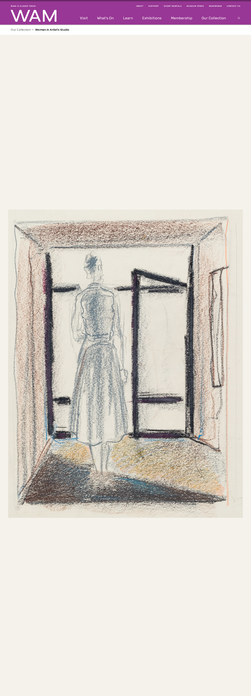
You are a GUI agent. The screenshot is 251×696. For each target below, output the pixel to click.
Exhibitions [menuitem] (152, 18)
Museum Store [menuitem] (195, 6)
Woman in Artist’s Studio (52, 29)
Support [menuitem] (153, 6)
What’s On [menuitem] (105, 18)
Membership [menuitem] (181, 18)
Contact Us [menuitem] (233, 6)
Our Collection (21, 29)
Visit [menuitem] (84, 18)
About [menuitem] (139, 6)
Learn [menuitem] (128, 18)
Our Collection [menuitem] (214, 18)
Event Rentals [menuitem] (173, 6)
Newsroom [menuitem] (215, 6)
